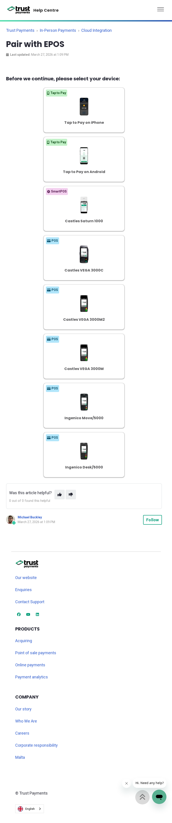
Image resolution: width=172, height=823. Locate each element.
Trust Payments (20, 30)
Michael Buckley (30, 517)
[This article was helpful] (59, 494)
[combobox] (29, 808)
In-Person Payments (58, 30)
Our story (23, 709)
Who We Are (26, 721)
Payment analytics (31, 677)
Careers (22, 733)
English (30, 808)
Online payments (30, 665)
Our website (26, 577)
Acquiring (23, 640)
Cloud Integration (96, 30)
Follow (152, 519)
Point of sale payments (35, 652)
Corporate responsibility (36, 745)
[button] (160, 8)
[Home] (19, 10)
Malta (20, 757)
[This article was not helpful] (71, 494)
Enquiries (23, 589)
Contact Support (29, 601)
